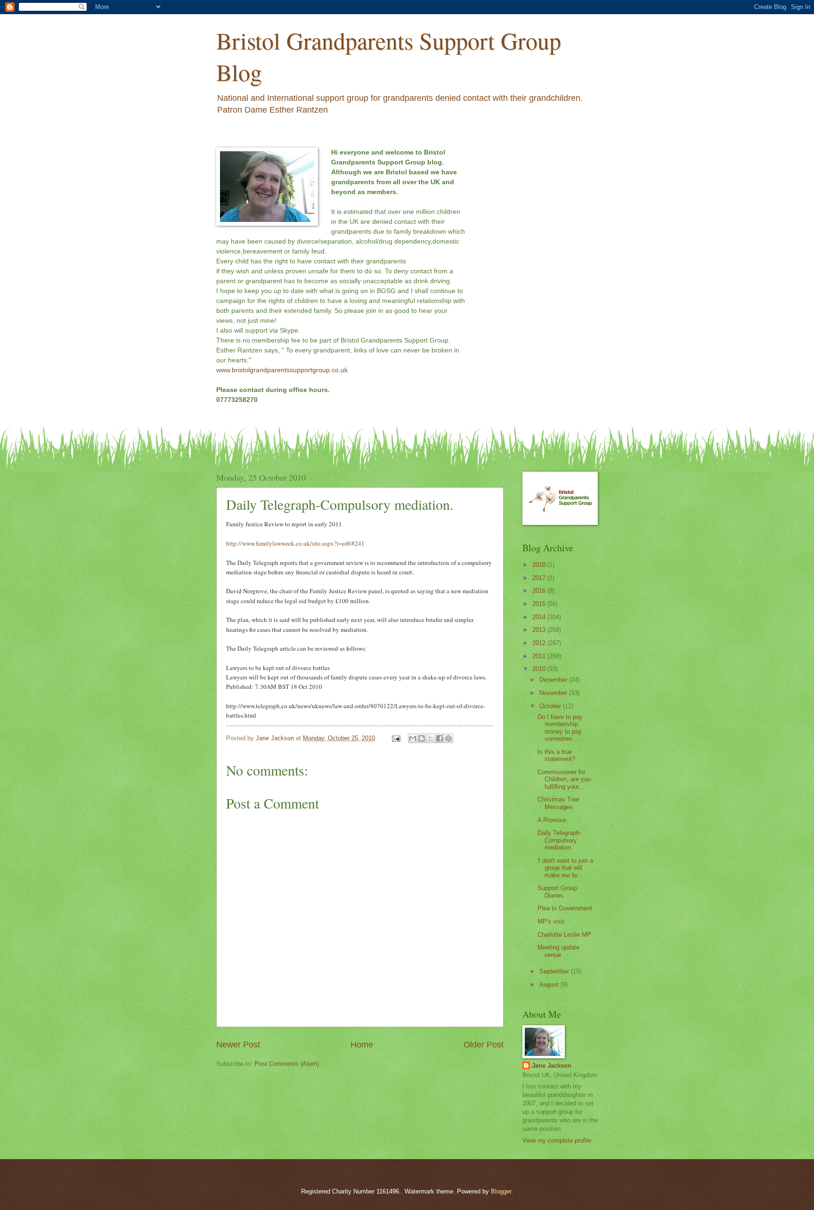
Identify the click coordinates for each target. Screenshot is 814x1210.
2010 (539, 668)
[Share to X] (430, 738)
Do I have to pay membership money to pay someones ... (560, 727)
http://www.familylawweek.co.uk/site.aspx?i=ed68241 (295, 543)
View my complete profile (556, 1140)
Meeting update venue (558, 951)
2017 (539, 577)
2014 (539, 617)
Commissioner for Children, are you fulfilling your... (564, 779)
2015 (539, 603)
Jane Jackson (551, 1065)
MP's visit (550, 921)
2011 (539, 656)
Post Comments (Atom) (286, 1063)
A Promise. (552, 820)
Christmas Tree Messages (558, 803)
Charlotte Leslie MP (564, 934)
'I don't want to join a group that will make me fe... (565, 868)
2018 (539, 564)
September (555, 971)
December (554, 679)
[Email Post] (395, 738)
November (554, 692)
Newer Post (238, 1044)
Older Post (484, 1044)
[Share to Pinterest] (448, 738)
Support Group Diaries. (557, 891)
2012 (539, 642)
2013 (539, 629)
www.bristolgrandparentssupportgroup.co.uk (282, 370)
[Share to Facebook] (439, 738)
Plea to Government (564, 908)
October (551, 706)
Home (361, 1044)
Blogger (501, 1191)
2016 (539, 590)
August (550, 984)
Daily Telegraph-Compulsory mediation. (559, 840)
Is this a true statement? (556, 755)
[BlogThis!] (421, 738)
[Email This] (412, 738)
